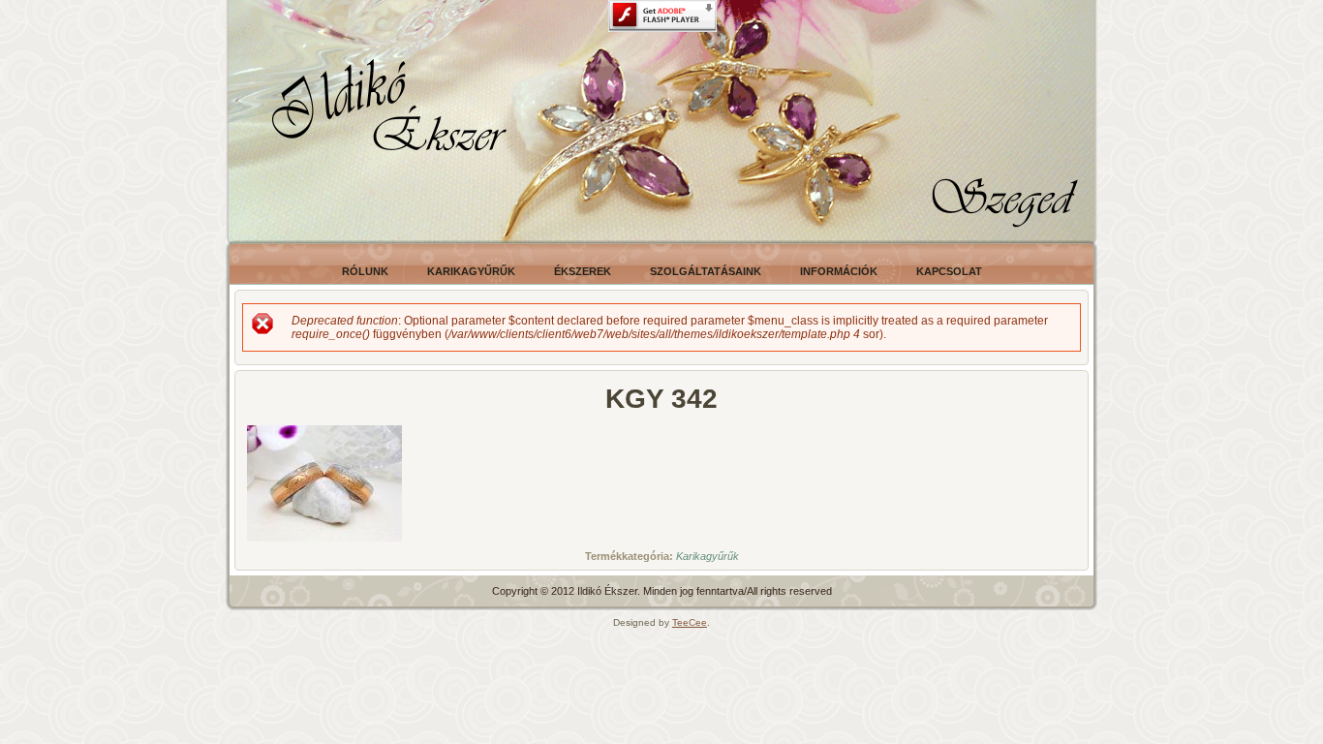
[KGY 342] (324, 542)
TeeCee (689, 622)
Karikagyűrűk (707, 556)
